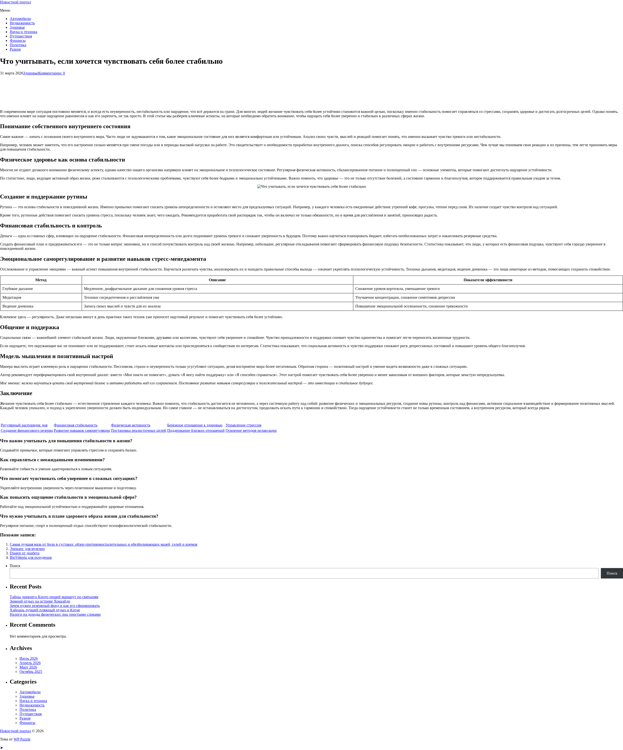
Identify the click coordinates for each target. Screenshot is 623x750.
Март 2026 (28, 667)
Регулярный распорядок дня (24, 425)
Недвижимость (22, 23)
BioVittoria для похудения (31, 557)
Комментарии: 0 (51, 73)
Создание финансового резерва (27, 430)
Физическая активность (130, 425)
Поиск (15, 566)
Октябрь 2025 (30, 671)
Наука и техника (23, 32)
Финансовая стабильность (75, 425)
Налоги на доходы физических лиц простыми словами (55, 614)
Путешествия (21, 36)
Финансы (18, 40)
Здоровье (17, 27)
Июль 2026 (28, 658)
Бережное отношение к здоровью (194, 425)
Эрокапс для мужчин (27, 549)
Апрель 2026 (30, 663)
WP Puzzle (22, 739)
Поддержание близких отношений (196, 430)
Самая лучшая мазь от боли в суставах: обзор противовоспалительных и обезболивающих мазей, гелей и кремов (103, 544)
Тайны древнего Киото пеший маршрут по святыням (54, 597)
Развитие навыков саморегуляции (82, 430)
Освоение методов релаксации (251, 430)
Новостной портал (15, 2)
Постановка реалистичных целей (138, 430)
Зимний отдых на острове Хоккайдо (40, 601)
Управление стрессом (243, 425)
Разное (15, 49)
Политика (18, 45)
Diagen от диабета (24, 553)
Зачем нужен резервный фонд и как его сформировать (55, 606)
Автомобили (20, 19)
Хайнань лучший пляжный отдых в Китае (45, 610)
